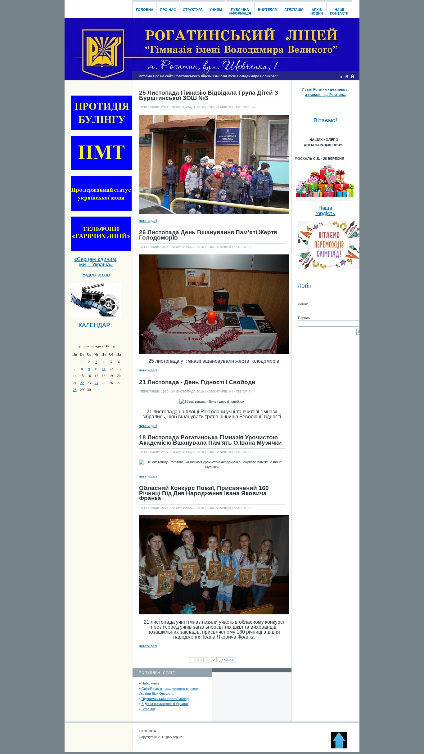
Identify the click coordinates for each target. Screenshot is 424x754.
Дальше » (226, 660)
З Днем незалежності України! (165, 704)
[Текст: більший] (352, 76)
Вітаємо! (148, 709)
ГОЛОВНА (147, 731)
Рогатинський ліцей (98, 7)
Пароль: (304, 318)
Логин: (303, 304)
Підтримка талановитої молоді (165, 699)
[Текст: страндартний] (347, 76)
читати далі (148, 220)
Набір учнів (150, 683)
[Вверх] (341, 747)
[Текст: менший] (341, 76)
